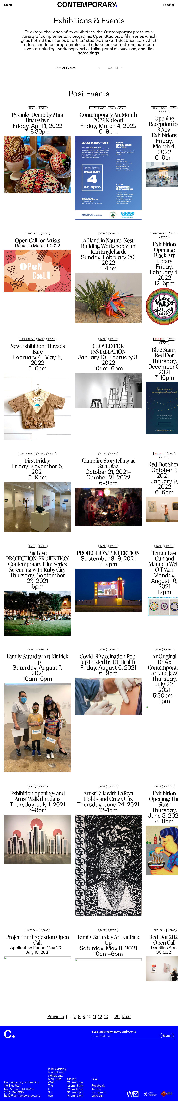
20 (117, 1016)
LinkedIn (97, 1095)
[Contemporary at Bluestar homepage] (87, 5)
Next (126, 1016)
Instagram (98, 1092)
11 (94, 1016)
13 (106, 1016)
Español (168, 5)
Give (95, 1079)
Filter (57, 68)
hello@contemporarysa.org (22, 1095)
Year (110, 68)
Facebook (98, 1085)
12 (100, 1016)
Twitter (96, 1089)
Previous (55, 1016)
